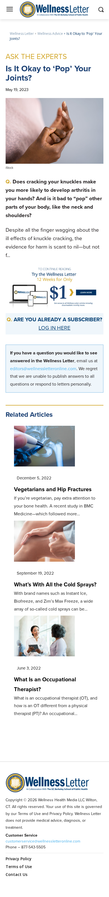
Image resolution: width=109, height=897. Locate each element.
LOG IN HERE (54, 328)
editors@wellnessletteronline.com (43, 368)
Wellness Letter (22, 33)
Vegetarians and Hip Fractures (53, 489)
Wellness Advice (50, 33)
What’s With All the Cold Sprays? (55, 584)
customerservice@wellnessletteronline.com (43, 841)
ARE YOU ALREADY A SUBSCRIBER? (58, 319)
